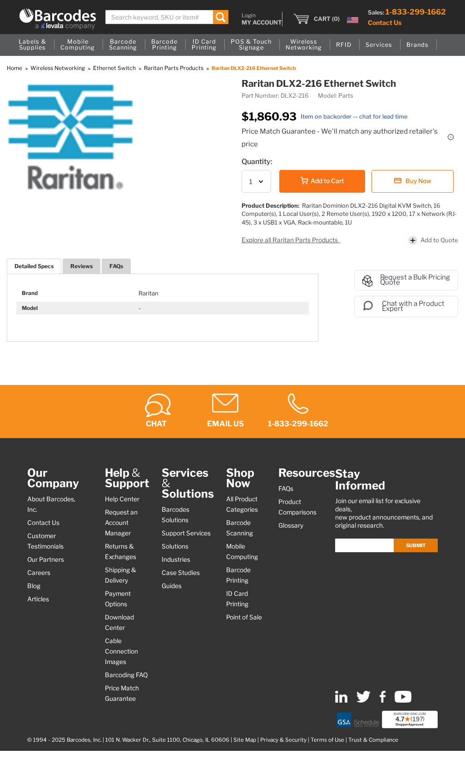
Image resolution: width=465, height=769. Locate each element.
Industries (176, 559)
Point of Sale (244, 617)
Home (15, 68)
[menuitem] (32, 45)
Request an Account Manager (121, 523)
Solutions (175, 546)
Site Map (244, 740)
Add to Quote (439, 240)
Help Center (122, 499)
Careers (38, 572)
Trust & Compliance (373, 740)
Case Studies (181, 572)
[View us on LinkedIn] (341, 700)
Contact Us (384, 22)
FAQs (116, 266)
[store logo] (57, 19)
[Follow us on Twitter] (363, 700)
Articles (38, 599)
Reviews (81, 266)
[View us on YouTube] (403, 700)
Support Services (186, 533)
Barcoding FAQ (126, 675)
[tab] (34, 266)
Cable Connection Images (121, 651)
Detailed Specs (34, 266)
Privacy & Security (283, 740)
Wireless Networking (58, 68)
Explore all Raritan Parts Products (290, 240)
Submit (415, 545)
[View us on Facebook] (383, 700)
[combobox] (166, 17)
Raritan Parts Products (174, 68)
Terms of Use (327, 740)
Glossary (290, 525)
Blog (33, 585)
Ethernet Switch (115, 68)
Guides (172, 585)
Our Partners (45, 559)
